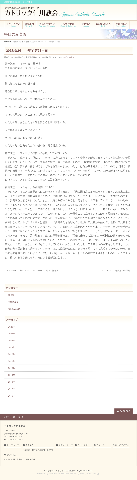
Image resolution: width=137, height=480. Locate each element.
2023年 (11, 347)
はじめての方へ (122, 445)
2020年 (11, 368)
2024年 (11, 340)
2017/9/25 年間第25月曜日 (117, 270)
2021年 (11, 361)
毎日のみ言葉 (69, 57)
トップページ (13, 445)
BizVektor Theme (68, 473)
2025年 (11, 333)
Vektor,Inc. (84, 473)
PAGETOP (125, 411)
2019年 (11, 375)
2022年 (11, 354)
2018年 (11, 381)
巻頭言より (13, 301)
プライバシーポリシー (16, 417)
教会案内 (30, 445)
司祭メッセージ (66, 445)
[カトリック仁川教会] (55, 13)
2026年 (11, 326)
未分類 (11, 295)
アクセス (100, 445)
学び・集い (12, 455)
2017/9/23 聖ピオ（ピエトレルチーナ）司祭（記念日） (32, 270)
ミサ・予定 (83, 445)
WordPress (54, 473)
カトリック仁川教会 (65, 470)
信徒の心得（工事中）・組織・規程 (20, 459)
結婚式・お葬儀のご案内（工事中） (39, 450)
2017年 (11, 388)
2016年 (11, 395)
